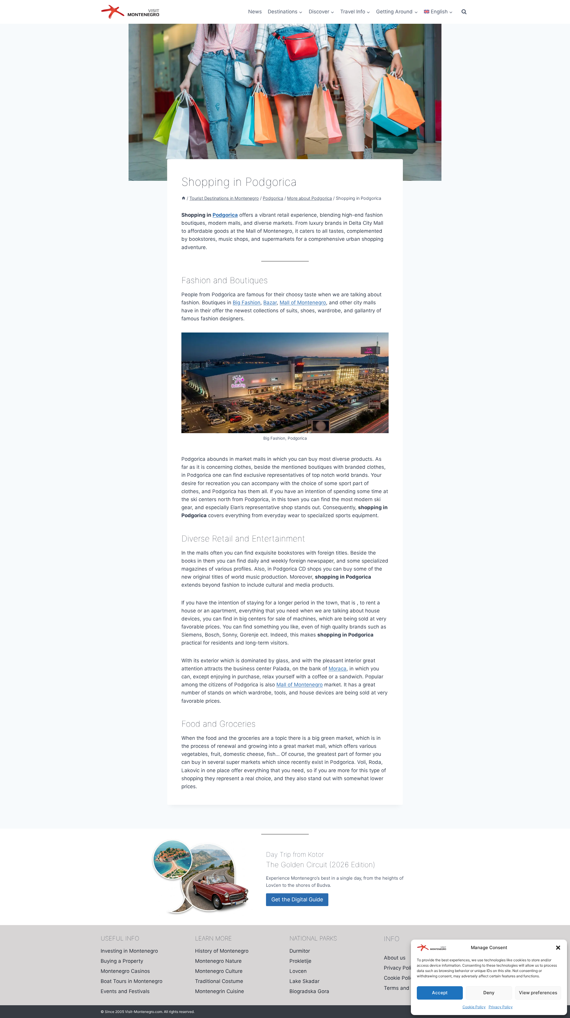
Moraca (337, 669)
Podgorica (225, 215)
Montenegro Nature (218, 961)
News (255, 12)
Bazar (270, 302)
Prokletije (300, 961)
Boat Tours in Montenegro (131, 981)
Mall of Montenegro (303, 302)
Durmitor (299, 951)
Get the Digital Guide (297, 899)
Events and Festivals (125, 991)
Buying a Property (122, 961)
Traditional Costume (219, 981)
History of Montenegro (221, 951)
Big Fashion (246, 302)
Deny (489, 992)
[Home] (183, 198)
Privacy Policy (501, 1007)
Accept (440, 992)
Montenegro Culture (219, 971)
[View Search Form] (464, 12)
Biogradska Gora (309, 991)
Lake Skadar (304, 981)
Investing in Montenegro (129, 951)
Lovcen (298, 971)
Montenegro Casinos (125, 971)
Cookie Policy (474, 1007)
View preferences (538, 992)
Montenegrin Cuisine (219, 991)
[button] (558, 948)
